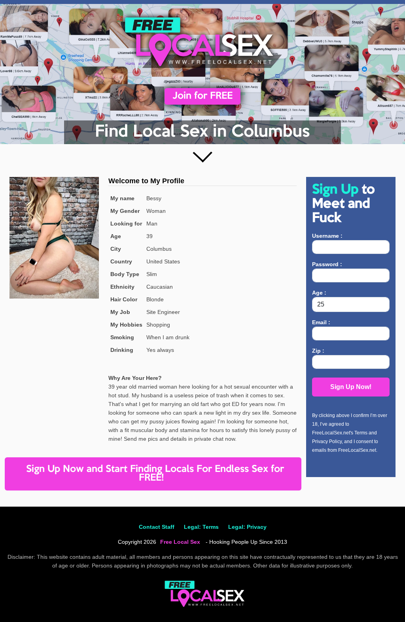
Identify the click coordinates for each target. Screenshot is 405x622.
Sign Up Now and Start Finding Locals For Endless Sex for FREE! (155, 473)
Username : (327, 236)
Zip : (318, 351)
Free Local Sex (180, 542)
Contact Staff (156, 527)
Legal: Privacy (247, 527)
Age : (319, 292)
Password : (327, 264)
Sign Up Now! (350, 386)
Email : (321, 322)
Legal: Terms (201, 527)
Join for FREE (202, 96)
